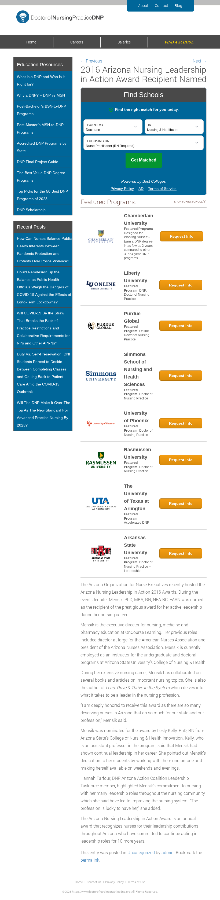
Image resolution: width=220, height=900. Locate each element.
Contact (161, 5)
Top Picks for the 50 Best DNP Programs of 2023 (42, 195)
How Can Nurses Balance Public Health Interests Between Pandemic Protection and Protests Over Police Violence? (44, 249)
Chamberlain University (138, 219)
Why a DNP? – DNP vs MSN (41, 95)
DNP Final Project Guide (37, 162)
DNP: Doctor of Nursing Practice (136, 295)
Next (200, 61)
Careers (76, 42)
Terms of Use (136, 882)
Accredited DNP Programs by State (42, 147)
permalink (89, 860)
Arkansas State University (135, 545)
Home (31, 42)
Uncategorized (141, 852)
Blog (178, 5)
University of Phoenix (136, 416)
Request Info (181, 236)
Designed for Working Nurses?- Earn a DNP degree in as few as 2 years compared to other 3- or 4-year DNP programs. (138, 245)
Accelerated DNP (136, 522)
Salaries (124, 42)
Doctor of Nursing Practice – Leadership (138, 566)
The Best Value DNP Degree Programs (41, 176)
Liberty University (135, 276)
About (143, 5)
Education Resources (40, 64)
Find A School (179, 42)
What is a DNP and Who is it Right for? (41, 80)
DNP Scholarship (31, 210)
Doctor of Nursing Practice (138, 396)
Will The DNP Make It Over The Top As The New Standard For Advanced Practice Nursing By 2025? (43, 414)
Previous (91, 61)
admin (168, 852)
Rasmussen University (137, 453)
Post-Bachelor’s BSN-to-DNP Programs (41, 110)
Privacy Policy (114, 882)
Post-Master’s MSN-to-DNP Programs (40, 128)
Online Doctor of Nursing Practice (136, 335)
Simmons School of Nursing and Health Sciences (138, 369)
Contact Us (94, 882)
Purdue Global (132, 317)
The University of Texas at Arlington (136, 497)
